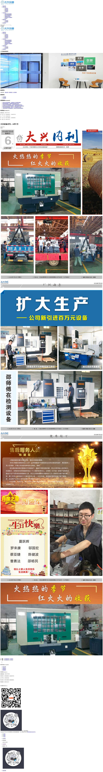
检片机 (6, 18)
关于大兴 (4, 7)
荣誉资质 (6, 9)
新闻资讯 (4, 19)
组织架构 (6, 10)
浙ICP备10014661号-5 (31, 731)
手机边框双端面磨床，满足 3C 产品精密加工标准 (12, 107)
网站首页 (4, 6)
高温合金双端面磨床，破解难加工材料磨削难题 (12, 102)
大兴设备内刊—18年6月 (8, 658)
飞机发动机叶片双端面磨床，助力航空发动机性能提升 (13, 108)
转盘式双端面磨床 (8, 15)
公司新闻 (6, 20)
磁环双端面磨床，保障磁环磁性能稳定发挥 (11, 103)
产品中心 (4, 12)
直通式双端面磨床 (8, 13)
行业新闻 (6, 21)
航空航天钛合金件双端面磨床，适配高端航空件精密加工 (13, 105)
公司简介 (6, 8)
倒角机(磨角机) (7, 16)
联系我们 (4, 22)
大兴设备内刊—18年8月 (8, 659)
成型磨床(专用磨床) (8, 17)
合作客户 (6, 11)
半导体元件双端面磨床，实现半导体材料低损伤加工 (12, 104)
